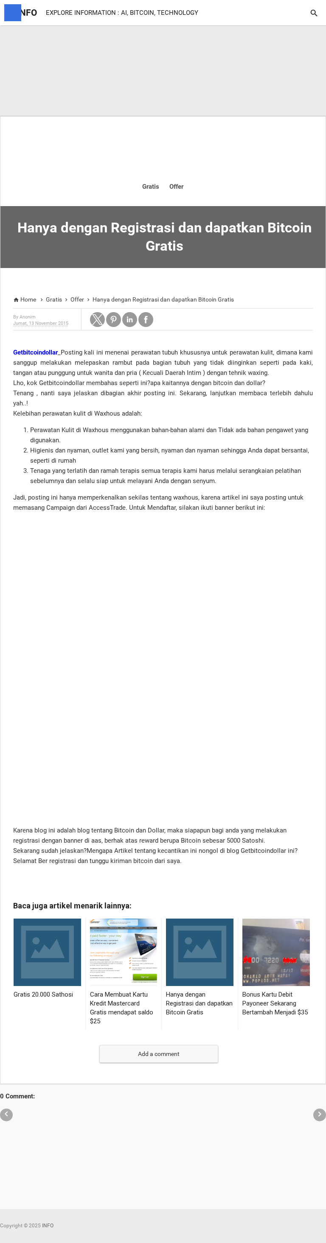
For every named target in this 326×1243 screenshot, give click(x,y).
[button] (97, 319)
